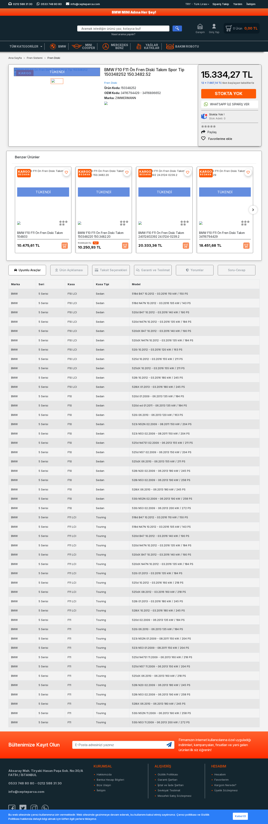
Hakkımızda (104, 774)
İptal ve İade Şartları (171, 785)
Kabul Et (240, 816)
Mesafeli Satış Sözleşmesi (174, 795)
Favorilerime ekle (219, 139)
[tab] (27, 270)
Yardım (237, 4)
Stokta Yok (228, 93)
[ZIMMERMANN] (106, 103)
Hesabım (220, 774)
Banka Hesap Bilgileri (110, 779)
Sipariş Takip (221, 4)
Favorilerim (221, 779)
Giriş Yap (214, 32)
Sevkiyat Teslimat (169, 790)
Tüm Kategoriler (23, 46)
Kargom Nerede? (225, 785)
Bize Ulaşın (104, 785)
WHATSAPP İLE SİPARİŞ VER (229, 104)
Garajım (200, 32)
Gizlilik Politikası (168, 774)
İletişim (250, 4)
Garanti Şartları (167, 779)
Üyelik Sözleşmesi (226, 790)
